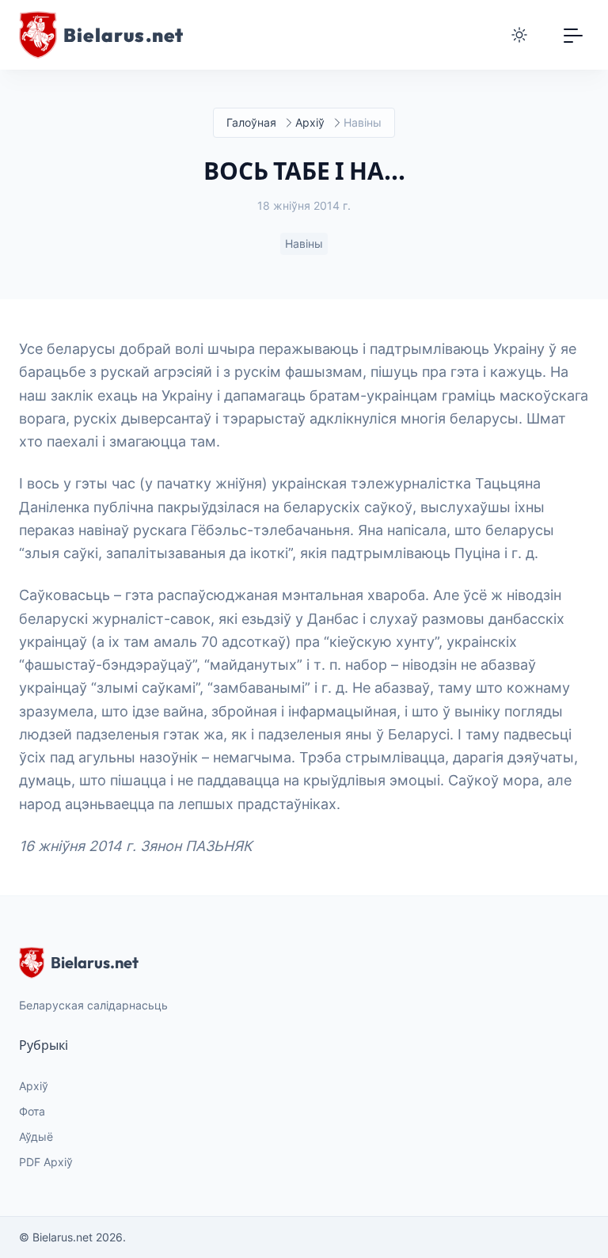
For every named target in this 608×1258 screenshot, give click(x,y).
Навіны (304, 243)
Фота (32, 1111)
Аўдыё (36, 1136)
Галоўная (251, 122)
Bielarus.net (95, 962)
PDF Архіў (46, 1162)
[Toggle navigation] (573, 35)
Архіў (310, 122)
